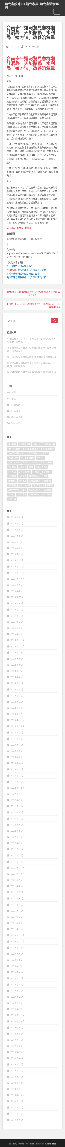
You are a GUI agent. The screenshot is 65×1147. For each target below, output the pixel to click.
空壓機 (27, 228)
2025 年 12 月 (18, 566)
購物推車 (10, 228)
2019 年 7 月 (17, 1039)
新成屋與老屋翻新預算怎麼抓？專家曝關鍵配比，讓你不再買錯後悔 (31, 364)
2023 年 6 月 (17, 750)
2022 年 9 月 (17, 806)
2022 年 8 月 (17, 812)
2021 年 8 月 (17, 886)
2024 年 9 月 (17, 658)
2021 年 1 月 (17, 929)
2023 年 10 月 (18, 726)
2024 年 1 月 (17, 707)
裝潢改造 (15, 404)
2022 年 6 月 (17, 824)
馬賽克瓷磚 (34, 494)
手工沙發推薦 (24, 471)
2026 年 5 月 (17, 535)
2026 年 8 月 (17, 517)
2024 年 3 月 (17, 695)
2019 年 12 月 (18, 1009)
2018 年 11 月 (18, 1088)
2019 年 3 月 (17, 1064)
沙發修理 (12, 480)
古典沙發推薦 (49, 444)
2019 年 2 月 (17, 1070)
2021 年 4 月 (17, 910)
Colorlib (30, 1143)
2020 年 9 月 (17, 953)
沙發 (45, 476)
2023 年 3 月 (17, 769)
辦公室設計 (16, 423)
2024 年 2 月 (17, 701)
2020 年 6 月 (17, 972)
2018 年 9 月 (17, 1101)
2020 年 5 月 (17, 978)
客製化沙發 (13, 458)
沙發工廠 (22, 480)
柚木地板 (22, 476)
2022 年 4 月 (17, 836)
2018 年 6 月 (17, 1119)
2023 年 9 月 (17, 732)
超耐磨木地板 (14, 490)
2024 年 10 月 (18, 652)
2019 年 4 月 (17, 1058)
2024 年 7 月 (17, 670)
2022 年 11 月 (18, 793)
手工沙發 (12, 471)
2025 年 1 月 (17, 634)
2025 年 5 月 (17, 609)
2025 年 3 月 (17, 621)
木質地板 (12, 476)
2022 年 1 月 (17, 855)
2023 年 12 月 (18, 713)
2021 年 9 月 (17, 879)
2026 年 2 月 (17, 554)
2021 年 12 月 (18, 861)
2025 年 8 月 (17, 590)
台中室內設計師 (47, 448)
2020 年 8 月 (17, 959)
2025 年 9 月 (17, 584)
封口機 (20, 228)
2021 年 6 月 (17, 898)
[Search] (54, 320)
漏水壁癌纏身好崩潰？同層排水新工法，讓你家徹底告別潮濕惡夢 (31, 349)
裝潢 (13, 398)
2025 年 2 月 (17, 627)
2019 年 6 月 (17, 1045)
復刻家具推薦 (41, 467)
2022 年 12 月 (18, 787)
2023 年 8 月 (17, 738)
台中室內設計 (14, 448)
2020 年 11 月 (18, 941)
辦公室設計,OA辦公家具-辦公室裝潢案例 (32, 5)
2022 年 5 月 (17, 830)
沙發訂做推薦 (24, 485)
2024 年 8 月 (17, 664)
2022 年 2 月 (17, 849)
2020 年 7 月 (17, 965)
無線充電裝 (13, 269)
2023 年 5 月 (17, 756)
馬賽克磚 (12, 499)
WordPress (51, 1143)
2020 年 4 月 (17, 984)
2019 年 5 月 (17, 1052)
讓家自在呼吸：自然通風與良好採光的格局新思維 (31, 372)
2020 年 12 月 (18, 935)
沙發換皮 (47, 480)
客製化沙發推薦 (27, 458)
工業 (37, 46)
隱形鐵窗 (47, 490)
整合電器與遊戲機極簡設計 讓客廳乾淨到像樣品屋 (31, 356)
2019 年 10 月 (18, 1021)
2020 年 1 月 (17, 1002)
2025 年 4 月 (17, 615)
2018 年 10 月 (18, 1095)
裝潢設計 (15, 410)
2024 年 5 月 (17, 683)
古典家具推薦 (24, 444)
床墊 (31, 467)
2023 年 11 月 (18, 720)
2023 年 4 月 (17, 763)
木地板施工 (46, 471)
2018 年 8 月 (17, 1107)
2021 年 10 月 (18, 873)
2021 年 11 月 (18, 867)
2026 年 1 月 (17, 560)
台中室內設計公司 (30, 448)
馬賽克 (11, 494)
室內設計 (40, 458)
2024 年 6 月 (17, 677)
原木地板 (12, 444)
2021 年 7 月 (17, 892)
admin (27, 46)
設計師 (50, 485)
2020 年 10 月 (18, 947)
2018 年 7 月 (17, 1113)
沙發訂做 (12, 485)
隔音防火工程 (35, 490)
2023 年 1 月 (17, 781)
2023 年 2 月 (17, 775)
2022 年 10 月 (18, 800)
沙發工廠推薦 (35, 480)
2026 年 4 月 (17, 541)
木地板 (36, 471)
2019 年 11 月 (18, 1015)
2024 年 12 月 (18, 640)
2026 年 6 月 (17, 529)
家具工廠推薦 (14, 462)
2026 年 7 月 (17, 523)
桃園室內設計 (35, 476)
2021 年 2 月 (17, 922)
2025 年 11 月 (18, 572)
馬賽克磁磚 (46, 494)
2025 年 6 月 (17, 603)
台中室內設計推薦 (16, 453)
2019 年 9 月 (17, 1027)
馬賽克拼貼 (21, 494)
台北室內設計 (32, 453)
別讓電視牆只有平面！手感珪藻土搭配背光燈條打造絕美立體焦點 (31, 340)
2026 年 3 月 (17, 547)
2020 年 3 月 (17, 990)
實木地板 (12, 467)
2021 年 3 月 (17, 916)
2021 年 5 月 (17, 904)
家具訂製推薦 (46, 462)
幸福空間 (22, 467)
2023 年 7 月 (17, 744)
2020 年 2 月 (17, 996)
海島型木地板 (38, 485)
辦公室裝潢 (16, 416)
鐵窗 (24, 490)
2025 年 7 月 (17, 597)
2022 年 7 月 (17, 818)
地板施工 (44, 453)
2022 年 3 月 (17, 843)
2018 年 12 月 (18, 1082)
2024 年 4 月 (17, 689)
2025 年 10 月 (18, 578)
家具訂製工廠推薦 (30, 462)
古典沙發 (37, 444)
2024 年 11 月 (18, 646)
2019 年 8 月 (17, 1033)
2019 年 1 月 (17, 1076)
